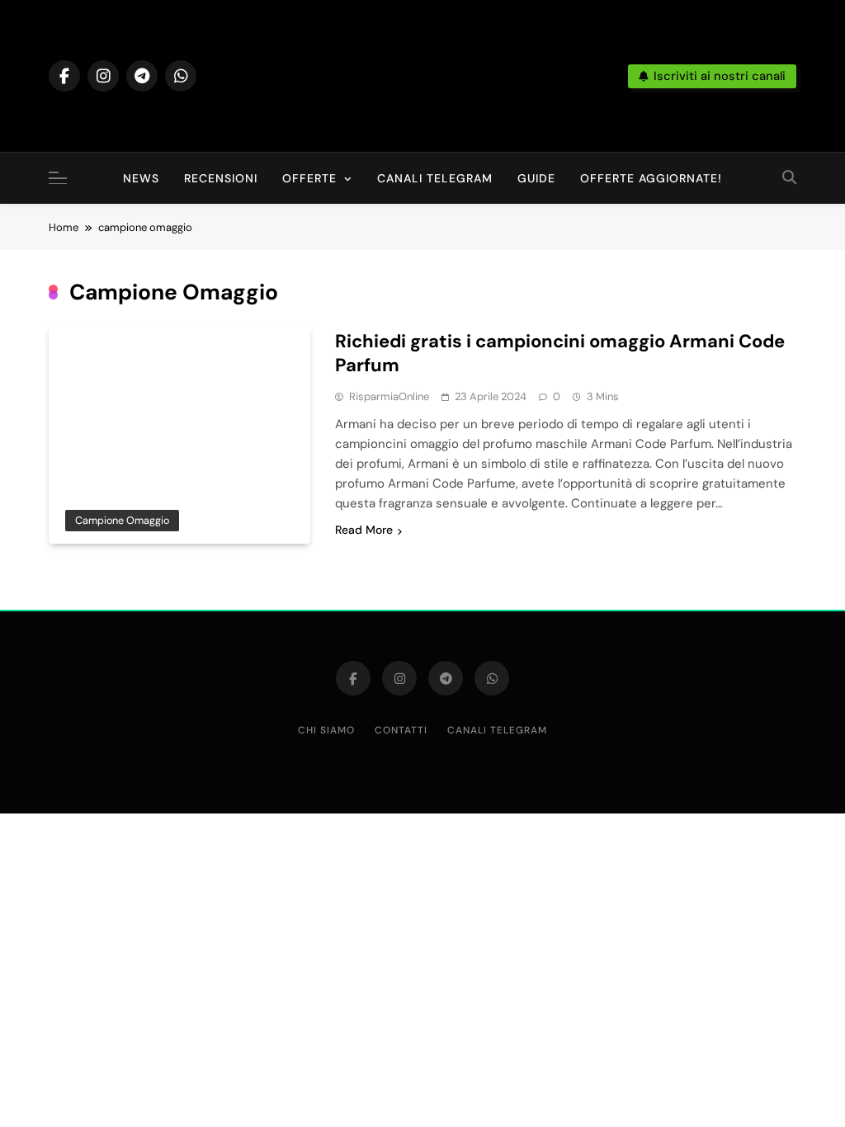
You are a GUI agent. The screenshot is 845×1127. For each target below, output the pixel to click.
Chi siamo (326, 730)
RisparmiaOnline (389, 396)
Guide (536, 178)
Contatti (401, 730)
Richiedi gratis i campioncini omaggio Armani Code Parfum (560, 353)
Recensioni (220, 178)
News (141, 178)
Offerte (309, 178)
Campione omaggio (122, 520)
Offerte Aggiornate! (651, 178)
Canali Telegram (435, 178)
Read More (364, 529)
